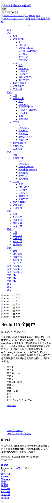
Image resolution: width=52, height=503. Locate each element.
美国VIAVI (23, 80)
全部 (15, 36)
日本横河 (23, 71)
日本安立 (23, 74)
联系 (9, 284)
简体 (4, 9)
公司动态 (17, 217)
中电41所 (23, 57)
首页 (9, 30)
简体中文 (18, 15)
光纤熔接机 (18, 39)
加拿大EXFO (25, 77)
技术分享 (17, 226)
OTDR (16, 63)
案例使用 (17, 223)
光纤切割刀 (18, 86)
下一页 (19, 433)
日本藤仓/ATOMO (27, 51)
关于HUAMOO (14, 266)
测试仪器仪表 (20, 83)
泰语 (33, 18)
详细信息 (11, 405)
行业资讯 (17, 220)
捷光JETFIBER (26, 48)
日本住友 (23, 54)
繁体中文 (18, 18)
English (36, 15)
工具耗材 (17, 89)
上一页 (15, 430)
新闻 (9, 211)
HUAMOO (23, 45)
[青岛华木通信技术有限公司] (26, 5)
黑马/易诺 (23, 60)
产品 (9, 33)
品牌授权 (11, 275)
